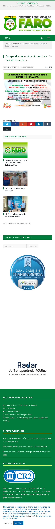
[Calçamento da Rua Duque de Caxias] (15, 178)
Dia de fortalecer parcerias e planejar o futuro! (15, 215)
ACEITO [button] (18, 523)
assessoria (20, 491)
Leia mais (30, 516)
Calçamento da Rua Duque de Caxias (27, 6)
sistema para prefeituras (34, 488)
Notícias (48, 67)
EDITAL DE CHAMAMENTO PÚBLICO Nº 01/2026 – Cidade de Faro (16, 162)
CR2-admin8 (11, 67)
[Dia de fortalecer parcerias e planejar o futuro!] (15, 204)
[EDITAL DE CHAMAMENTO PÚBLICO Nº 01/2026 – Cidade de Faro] (15, 150)
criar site (18, 488)
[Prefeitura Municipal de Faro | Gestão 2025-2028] (27, 23)
